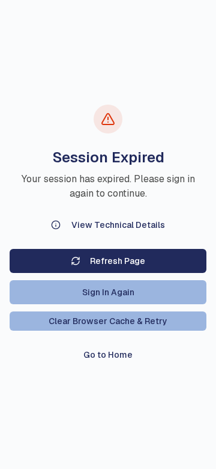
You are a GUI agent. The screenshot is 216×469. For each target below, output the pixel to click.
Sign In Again (108, 292)
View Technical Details (118, 224)
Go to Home (108, 354)
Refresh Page (117, 261)
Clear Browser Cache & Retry (108, 321)
